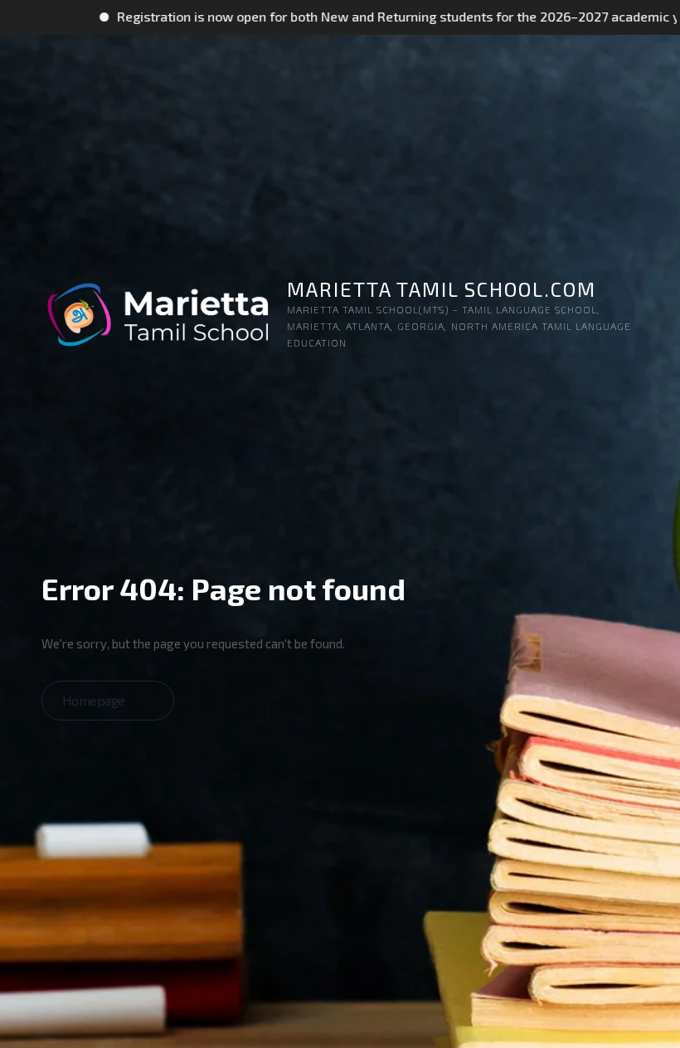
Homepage (95, 700)
